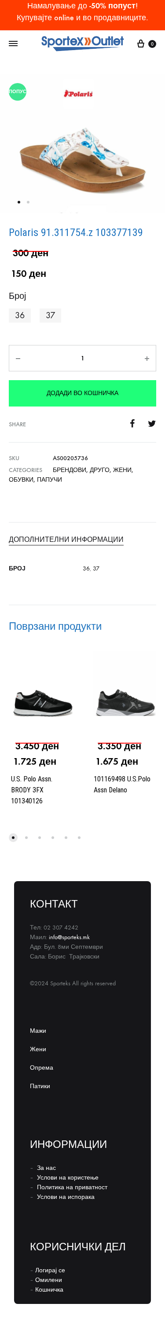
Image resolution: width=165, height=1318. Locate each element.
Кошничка (49, 1289)
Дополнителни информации (66, 539)
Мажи (38, 1031)
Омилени (48, 1280)
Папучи (49, 479)
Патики (40, 1086)
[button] (20, 316)
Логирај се (50, 1270)
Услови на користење (68, 1177)
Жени (122, 470)
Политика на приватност (72, 1187)
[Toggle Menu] (13, 44)
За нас (46, 1168)
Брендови (69, 470)
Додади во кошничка (82, 393)
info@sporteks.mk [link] (69, 937)
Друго (100, 470)
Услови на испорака (66, 1197)
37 (96, 568)
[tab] (82, 540)
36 (86, 568)
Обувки (21, 479)
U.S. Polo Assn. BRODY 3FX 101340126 (31, 790)
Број (17, 296)
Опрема (41, 1067)
